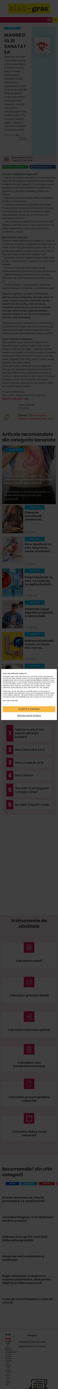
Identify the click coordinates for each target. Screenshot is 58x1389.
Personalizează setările (29, 716)
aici (16, 700)
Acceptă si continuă (29, 709)
